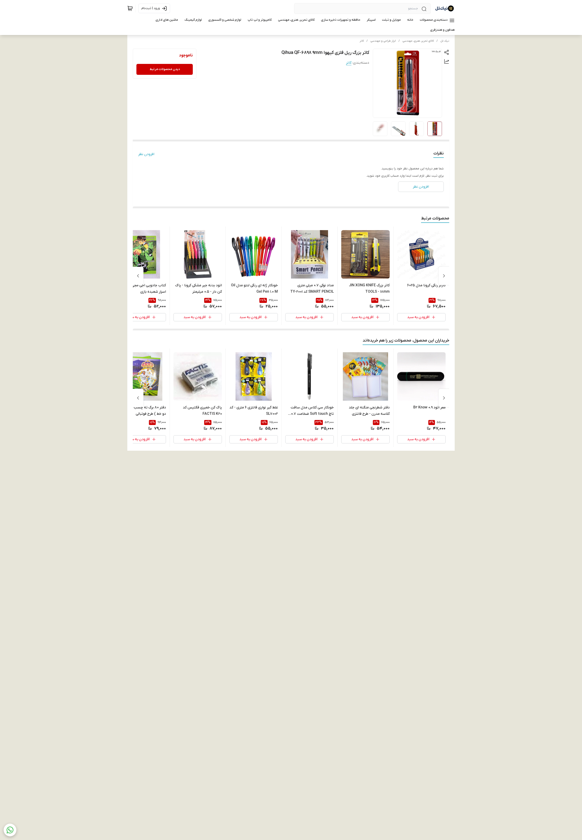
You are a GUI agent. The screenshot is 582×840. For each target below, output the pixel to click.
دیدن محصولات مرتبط (165, 69)
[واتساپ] (10, 830)
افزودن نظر (146, 154)
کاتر (362, 41)
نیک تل (444, 41)
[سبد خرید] (130, 8)
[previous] (444, 276)
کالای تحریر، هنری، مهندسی (418, 41)
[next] (138, 276)
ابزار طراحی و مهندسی (383, 41)
